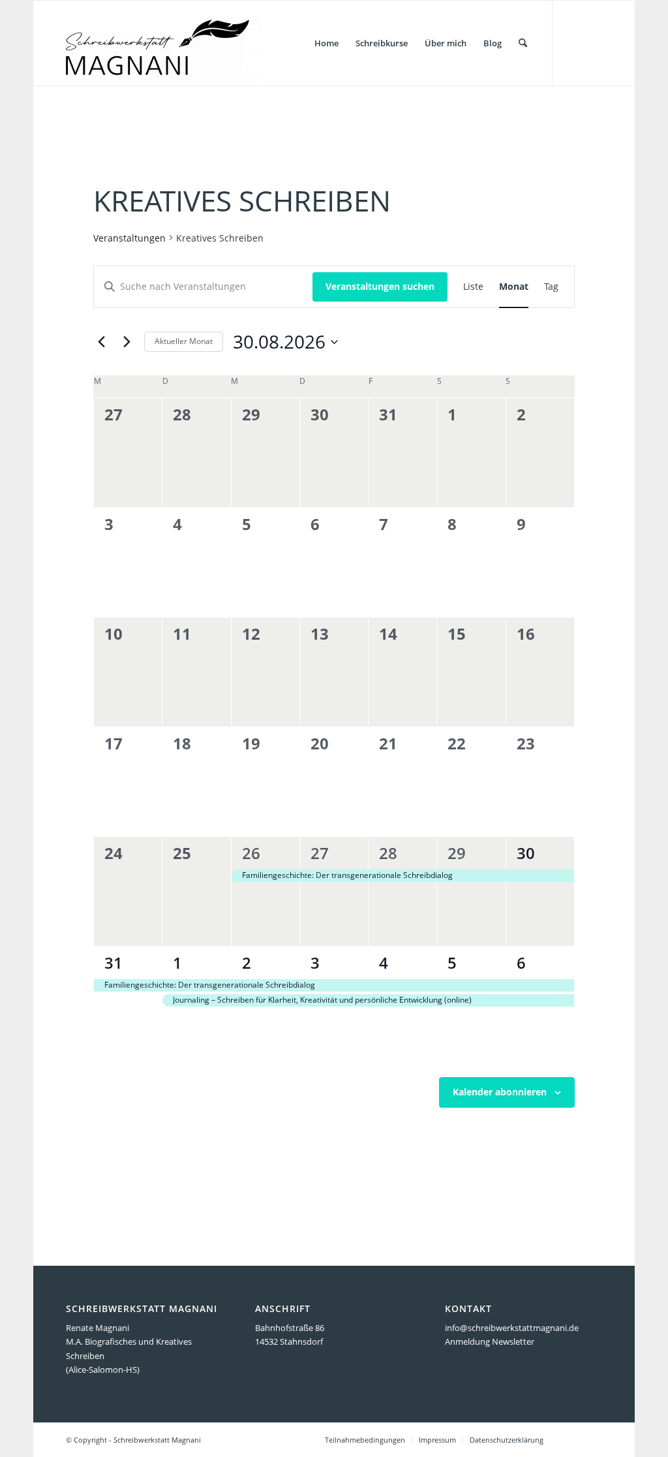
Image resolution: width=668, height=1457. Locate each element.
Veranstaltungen (129, 238)
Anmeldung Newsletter (489, 1341)
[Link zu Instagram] (592, 42)
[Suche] (523, 43)
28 (388, 853)
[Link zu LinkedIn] (573, 42)
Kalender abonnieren (500, 1092)
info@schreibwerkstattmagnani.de (512, 1328)
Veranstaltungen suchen (380, 286)
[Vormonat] (101, 342)
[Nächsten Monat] (126, 342)
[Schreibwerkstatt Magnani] (164, 43)
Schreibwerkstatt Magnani (157, 1440)
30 (526, 853)
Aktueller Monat (184, 341)
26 (251, 853)
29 (457, 853)
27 (320, 853)
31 (113, 962)
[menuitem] (326, 43)
